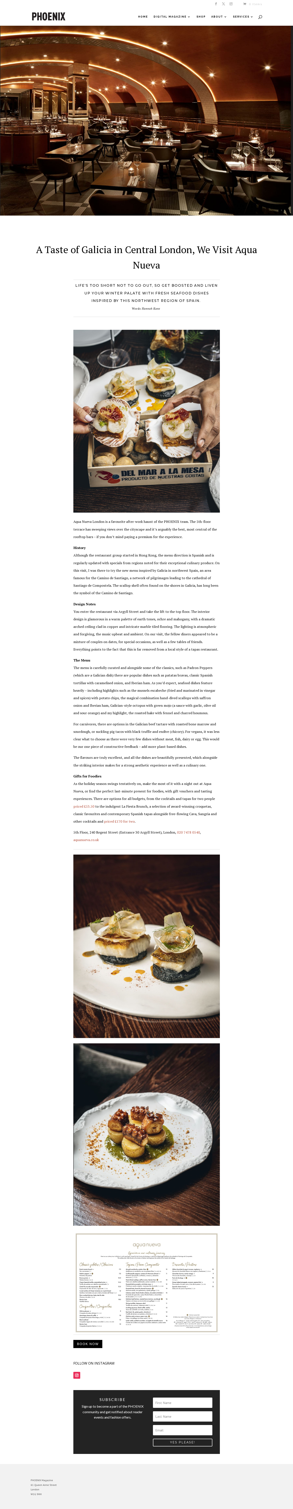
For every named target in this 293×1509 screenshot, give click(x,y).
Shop (201, 16)
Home (143, 16)
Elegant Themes (50, 1502)
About (217, 16)
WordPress (77, 1502)
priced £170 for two (119, 821)
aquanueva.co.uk (86, 839)
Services (241, 16)
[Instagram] (231, 5)
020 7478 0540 (188, 832)
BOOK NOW (88, 1344)
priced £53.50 (83, 806)
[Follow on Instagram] (76, 1375)
